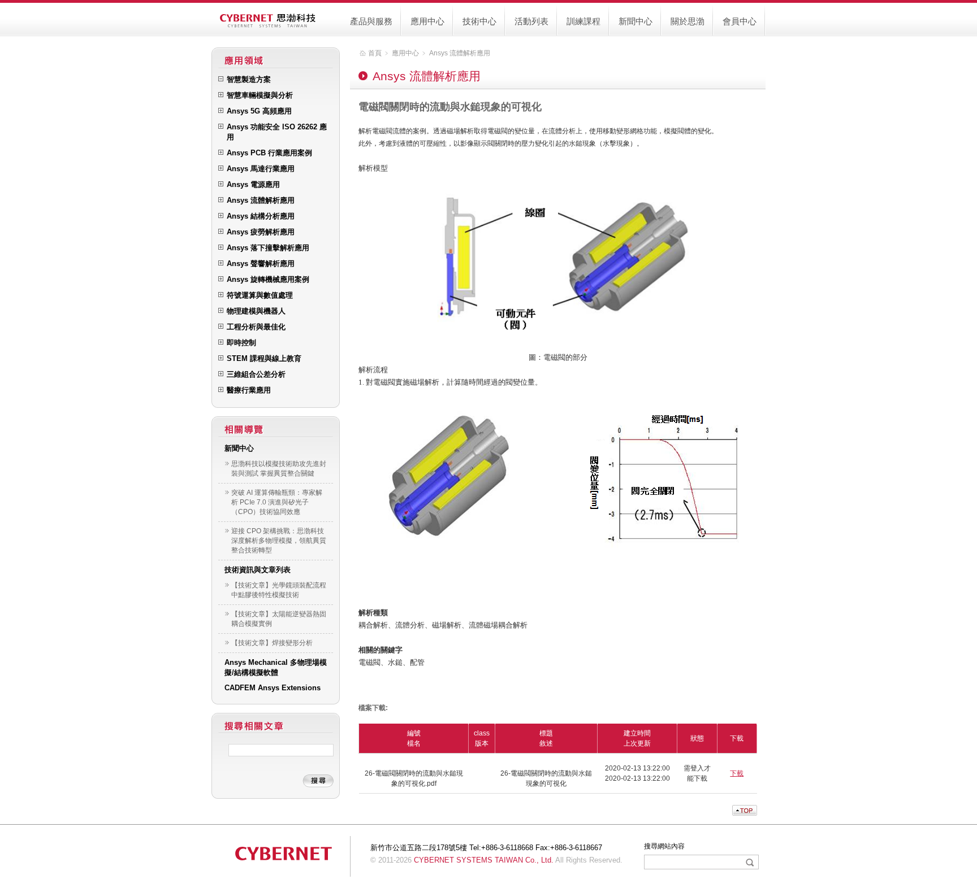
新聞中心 (635, 21)
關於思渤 (687, 21)
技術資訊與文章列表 (257, 569)
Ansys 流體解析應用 (459, 53)
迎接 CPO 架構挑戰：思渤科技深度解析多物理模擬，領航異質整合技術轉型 (278, 540)
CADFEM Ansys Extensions (272, 688)
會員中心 (739, 21)
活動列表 (531, 21)
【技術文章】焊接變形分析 (272, 643)
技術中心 (479, 21)
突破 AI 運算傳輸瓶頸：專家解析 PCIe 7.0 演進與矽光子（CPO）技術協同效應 (276, 502)
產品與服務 (371, 21)
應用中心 (427, 21)
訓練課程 (583, 21)
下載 (736, 773)
